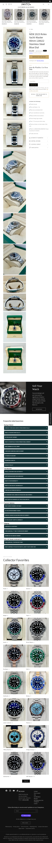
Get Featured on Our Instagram (38, 801)
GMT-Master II (29, 776)
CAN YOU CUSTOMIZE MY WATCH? (13, 490)
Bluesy (28, 696)
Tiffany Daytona (7, 749)
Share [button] (32, 29)
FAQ (35, 795)
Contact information (43, 826)
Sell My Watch (39, 409)
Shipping (30, 52)
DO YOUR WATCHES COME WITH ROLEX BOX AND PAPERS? (18, 494)
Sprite (4, 642)
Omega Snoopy (30, 749)
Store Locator (37, 793)
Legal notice (21, 828)
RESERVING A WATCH (10, 460)
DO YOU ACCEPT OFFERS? (11, 437)
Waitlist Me (33, 84)
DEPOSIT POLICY (9, 465)
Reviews (36, 798)
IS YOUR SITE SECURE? (10, 455)
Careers (35, 803)
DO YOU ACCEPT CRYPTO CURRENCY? (14, 520)
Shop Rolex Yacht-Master (39, 56)
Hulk (27, 669)
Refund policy (8, 826)
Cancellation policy (30, 828)
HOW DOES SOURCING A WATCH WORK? (14, 451)
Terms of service (24, 826)
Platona (28, 723)
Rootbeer (5, 669)
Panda (4, 588)
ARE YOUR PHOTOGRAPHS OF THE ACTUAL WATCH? (17, 499)
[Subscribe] (36, 810)
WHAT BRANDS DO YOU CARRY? (12, 446)
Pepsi (27, 615)
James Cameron (7, 723)
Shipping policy (33, 826)
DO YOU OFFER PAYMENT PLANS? (13, 510)
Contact (36, 791)
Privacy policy (16, 826)
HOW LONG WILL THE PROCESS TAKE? (14, 542)
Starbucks (5, 696)
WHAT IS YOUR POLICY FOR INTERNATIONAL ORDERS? (18, 442)
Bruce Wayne (29, 642)
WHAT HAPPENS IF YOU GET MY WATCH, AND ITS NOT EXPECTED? (20, 547)
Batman (28, 588)
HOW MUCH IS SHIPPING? (11, 526)
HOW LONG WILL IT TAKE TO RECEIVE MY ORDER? (16, 531)
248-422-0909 (25, 800)
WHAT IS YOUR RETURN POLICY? (12, 432)
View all (26, 781)
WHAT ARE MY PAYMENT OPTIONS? (13, 506)
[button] (48, 4)
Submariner (6, 776)
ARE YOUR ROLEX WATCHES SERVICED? (14, 476)
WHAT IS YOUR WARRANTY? (11, 481)
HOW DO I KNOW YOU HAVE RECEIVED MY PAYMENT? (17, 515)
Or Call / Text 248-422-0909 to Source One (39, 95)
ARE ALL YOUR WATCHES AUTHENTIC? (14, 471)
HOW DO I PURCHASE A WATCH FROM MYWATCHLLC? (17, 428)
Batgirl (5, 615)
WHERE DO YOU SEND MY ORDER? (13, 535)
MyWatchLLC (23, 819)
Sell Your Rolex (40, 60)
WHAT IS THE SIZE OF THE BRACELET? (14, 485)
